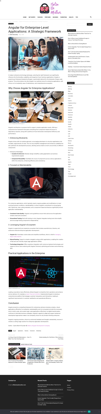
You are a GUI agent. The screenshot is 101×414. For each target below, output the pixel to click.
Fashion (40, 17)
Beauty (70, 86)
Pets (69, 152)
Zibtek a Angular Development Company (38, 325)
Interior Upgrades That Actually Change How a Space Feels (79, 47)
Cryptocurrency (72, 103)
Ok (89, 411)
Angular (14, 330)
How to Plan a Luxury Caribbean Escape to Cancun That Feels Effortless (78, 39)
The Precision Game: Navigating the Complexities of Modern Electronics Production (35, 362)
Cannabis (70, 96)
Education (70, 107)
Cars (69, 98)
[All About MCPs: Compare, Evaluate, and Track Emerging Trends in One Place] (54, 353)
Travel (69, 174)
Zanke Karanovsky (14, 34)
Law (69, 133)
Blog (69, 91)
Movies (70, 141)
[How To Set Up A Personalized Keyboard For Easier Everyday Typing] (17, 353)
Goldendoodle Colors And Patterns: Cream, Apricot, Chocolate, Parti (78, 57)
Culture (70, 105)
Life (69, 136)
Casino (70, 100)
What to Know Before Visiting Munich (77, 43)
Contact (69, 387)
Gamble (70, 117)
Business (55, 17)
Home (24, 17)
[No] (99, 411)
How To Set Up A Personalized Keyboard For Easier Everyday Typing (79, 52)
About (68, 385)
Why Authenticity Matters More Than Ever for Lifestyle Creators (79, 34)
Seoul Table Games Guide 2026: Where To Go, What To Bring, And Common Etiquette (79, 70)
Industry (70, 129)
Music (69, 143)
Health (71, 17)
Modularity (38, 330)
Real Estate (71, 155)
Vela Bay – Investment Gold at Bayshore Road (79, 66)
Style (69, 164)
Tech (69, 166)
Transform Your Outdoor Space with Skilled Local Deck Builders (79, 62)
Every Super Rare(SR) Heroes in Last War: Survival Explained (78, 75)
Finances (70, 115)
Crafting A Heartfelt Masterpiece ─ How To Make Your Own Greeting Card (19, 338)
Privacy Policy (70, 390)
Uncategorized (72, 176)
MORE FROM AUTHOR (26, 344)
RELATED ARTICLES (14, 344)
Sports (69, 162)
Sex (69, 157)
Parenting (63, 17)
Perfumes (48, 17)
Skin (69, 159)
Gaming (70, 119)
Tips (77, 17)
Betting (70, 89)
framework (32, 330)
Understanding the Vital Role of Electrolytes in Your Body (51, 338)
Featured (70, 112)
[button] (91, 17)
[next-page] (12, 367)
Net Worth (32, 17)
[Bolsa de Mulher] (50, 8)
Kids (69, 131)
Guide (69, 122)
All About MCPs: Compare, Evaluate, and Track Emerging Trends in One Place (54, 362)
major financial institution (33, 294)
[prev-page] (9, 367)
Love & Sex (71, 138)
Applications (20, 330)
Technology (15, 21)
